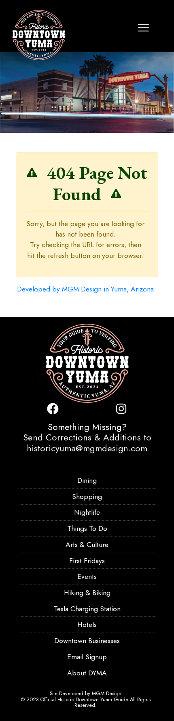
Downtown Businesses (87, 640)
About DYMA (87, 673)
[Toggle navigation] (143, 27)
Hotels (87, 624)
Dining (87, 480)
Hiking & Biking (87, 592)
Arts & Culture (87, 544)
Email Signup (87, 657)
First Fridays (87, 560)
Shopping (87, 496)
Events (87, 576)
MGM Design (106, 693)
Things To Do (87, 528)
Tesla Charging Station (87, 609)
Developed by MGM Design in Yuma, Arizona (85, 289)
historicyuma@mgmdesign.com (87, 448)
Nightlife (87, 512)
